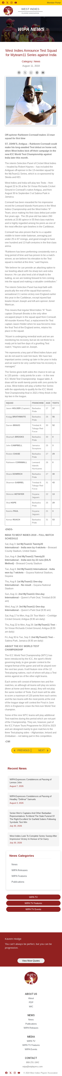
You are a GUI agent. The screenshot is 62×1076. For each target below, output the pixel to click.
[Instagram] (11, 2)
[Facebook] (3, 2)
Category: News (31, 61)
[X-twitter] (7, 2)
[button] (54, 10)
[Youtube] (15, 2)
